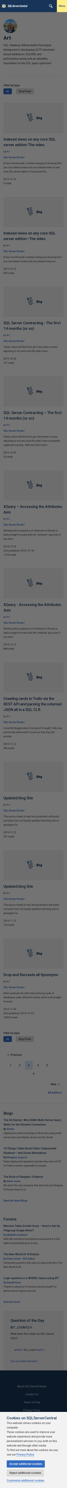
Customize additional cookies (25, 1480)
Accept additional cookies (25, 1464)
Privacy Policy (25, 1454)
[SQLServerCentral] (3, 6)
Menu (62, 6)
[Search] (51, 6)
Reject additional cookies (25, 1473)
